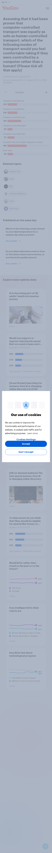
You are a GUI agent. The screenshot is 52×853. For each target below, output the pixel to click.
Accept (26, 444)
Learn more (32, 433)
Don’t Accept (26, 452)
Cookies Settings (26, 439)
